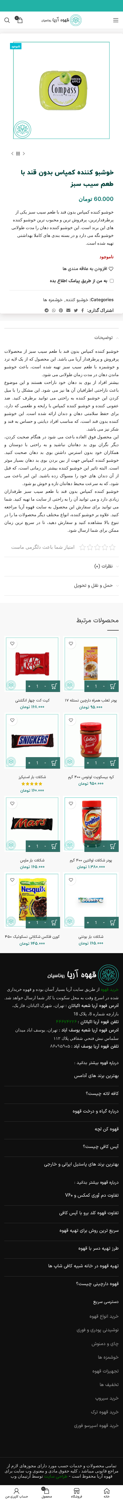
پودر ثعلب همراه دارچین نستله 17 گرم (91, 702)
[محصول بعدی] (12, 154)
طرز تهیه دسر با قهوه (98, 1248)
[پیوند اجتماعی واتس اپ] (53, 310)
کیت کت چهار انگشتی (32, 700)
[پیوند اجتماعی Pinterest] (61, 310)
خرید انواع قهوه (104, 1316)
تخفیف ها (109, 1384)
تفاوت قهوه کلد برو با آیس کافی (89, 1213)
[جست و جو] (7, 20)
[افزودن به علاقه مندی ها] (71, 644)
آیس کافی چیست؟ (101, 1146)
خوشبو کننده (77, 300)
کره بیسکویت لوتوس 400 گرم (91, 777)
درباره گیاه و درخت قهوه (96, 1111)
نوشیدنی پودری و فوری (98, 1330)
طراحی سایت (56, 1476)
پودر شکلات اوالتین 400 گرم (91, 860)
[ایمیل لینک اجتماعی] (68, 310)
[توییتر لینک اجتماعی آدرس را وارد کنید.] (76, 310)
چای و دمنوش (105, 1343)
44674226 (66, 1022)
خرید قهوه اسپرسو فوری (96, 1425)
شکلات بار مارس (32, 860)
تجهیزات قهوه (105, 1371)
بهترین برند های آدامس (96, 1075)
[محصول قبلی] (24, 154)
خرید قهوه (110, 990)
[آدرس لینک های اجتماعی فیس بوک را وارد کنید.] (83, 310)
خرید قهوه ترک (105, 1412)
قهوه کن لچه (107, 1129)
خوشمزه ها (53, 300)
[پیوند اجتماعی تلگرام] (46, 310)
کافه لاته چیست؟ (102, 1093)
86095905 (60, 1046)
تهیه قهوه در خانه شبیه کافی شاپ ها (83, 1266)
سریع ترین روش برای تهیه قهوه (89, 1230)
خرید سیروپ (107, 1398)
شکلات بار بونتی (90, 937)
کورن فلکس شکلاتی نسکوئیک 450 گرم (32, 939)
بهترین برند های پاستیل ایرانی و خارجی (81, 1164)
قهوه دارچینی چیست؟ (97, 1284)
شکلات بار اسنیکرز (32, 777)
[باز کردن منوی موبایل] (116, 20)
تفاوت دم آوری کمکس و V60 (92, 1195)
